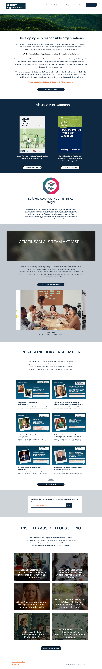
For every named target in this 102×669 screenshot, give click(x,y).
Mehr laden (51, 479)
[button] (49, 5)
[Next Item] (83, 315)
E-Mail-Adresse (35, 501)
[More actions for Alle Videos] (18, 378)
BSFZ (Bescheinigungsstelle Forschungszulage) (49, 215)
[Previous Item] (18, 315)
